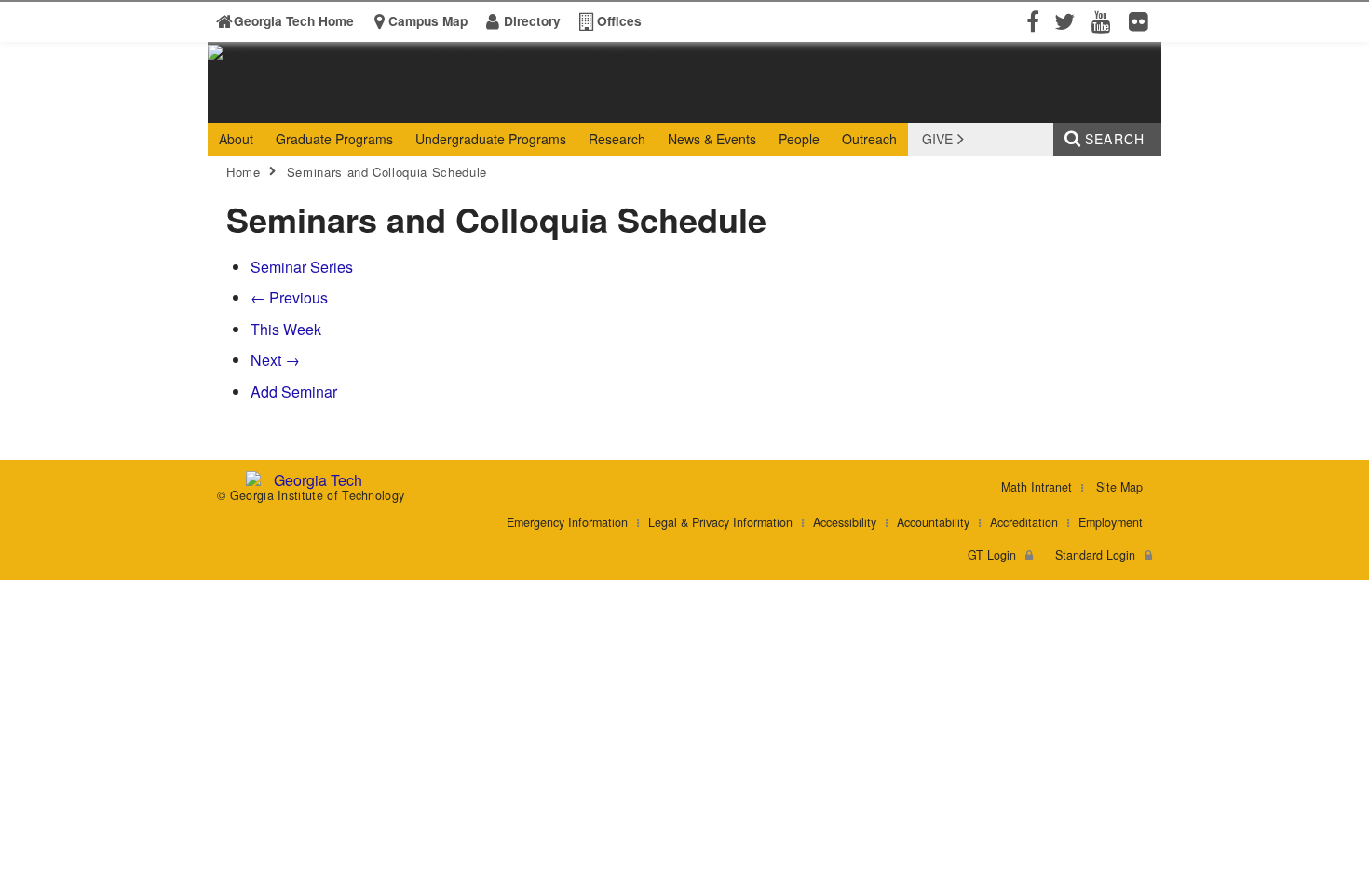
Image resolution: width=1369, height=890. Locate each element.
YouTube (1105, 20)
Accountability (933, 522)
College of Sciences (499, 105)
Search (1115, 138)
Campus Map (428, 21)
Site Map (1119, 487)
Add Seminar (294, 391)
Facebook (1031, 20)
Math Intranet (1036, 487)
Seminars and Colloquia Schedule (387, 172)
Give (937, 138)
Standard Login (1095, 554)
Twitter (1068, 20)
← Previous (289, 297)
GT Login (992, 554)
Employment (1110, 522)
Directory (532, 21)
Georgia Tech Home (294, 21)
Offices (619, 21)
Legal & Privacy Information (720, 522)
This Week (286, 329)
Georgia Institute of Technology (279, 105)
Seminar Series (302, 266)
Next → (275, 360)
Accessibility (844, 522)
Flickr (1143, 20)
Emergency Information (567, 522)
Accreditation (1024, 522)
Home (243, 172)
